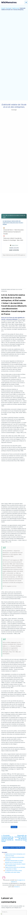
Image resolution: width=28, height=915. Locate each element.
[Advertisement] (14, 202)
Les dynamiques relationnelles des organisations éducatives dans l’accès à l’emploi (13, 222)
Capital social (15, 8)
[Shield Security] (1, 913)
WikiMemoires (9, 2)
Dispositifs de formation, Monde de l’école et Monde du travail (21, 838)
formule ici (16, 886)
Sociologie (8, 8)
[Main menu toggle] (26, 2)
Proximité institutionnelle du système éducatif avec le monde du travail (7, 838)
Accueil (3, 8)
